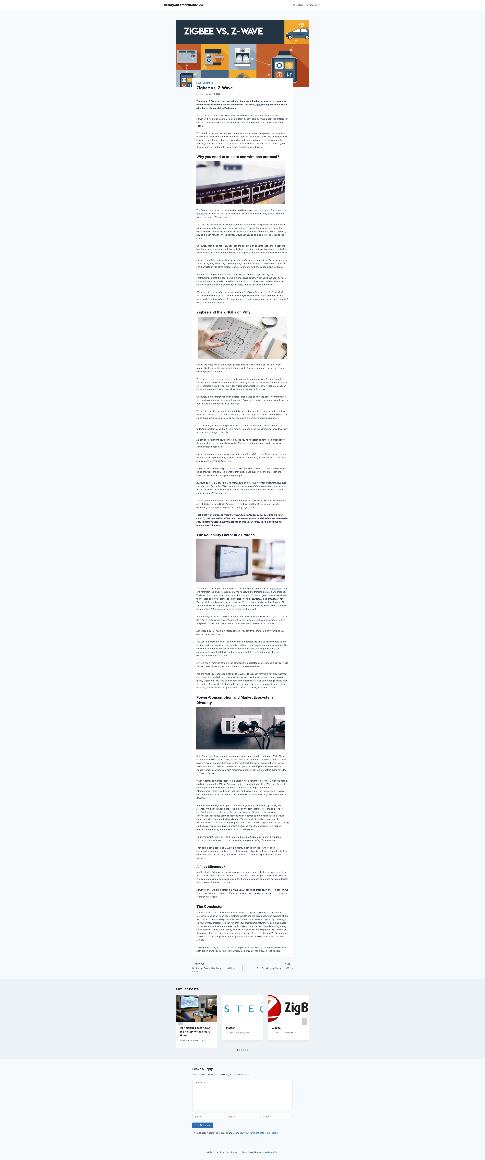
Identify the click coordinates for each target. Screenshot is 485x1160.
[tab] (237, 1050)
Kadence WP (271, 1152)
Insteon (230, 1027)
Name (197, 1116)
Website (266, 1116)
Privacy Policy (313, 5)
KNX (256, 770)
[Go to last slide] (180, 1021)
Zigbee (258, 104)
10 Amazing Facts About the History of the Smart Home (195, 1031)
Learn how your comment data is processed (255, 1133)
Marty (201, 94)
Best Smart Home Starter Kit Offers (275, 966)
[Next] (304, 1021)
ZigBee (276, 1027)
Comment (199, 1082)
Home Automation (204, 83)
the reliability (276, 588)
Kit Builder (298, 5)
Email (231, 1116)
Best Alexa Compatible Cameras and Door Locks (213, 968)
